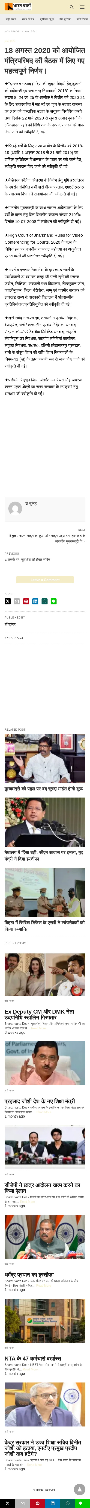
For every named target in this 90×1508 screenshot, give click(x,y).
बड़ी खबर (9, 1001)
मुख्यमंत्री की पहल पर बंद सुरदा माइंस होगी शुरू (44, 788)
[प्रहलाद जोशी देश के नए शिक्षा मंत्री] (45, 1063)
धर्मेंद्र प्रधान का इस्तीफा (29, 1275)
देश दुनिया (65, 19)
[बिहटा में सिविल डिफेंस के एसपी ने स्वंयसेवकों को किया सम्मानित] (45, 892)
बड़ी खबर (11, 19)
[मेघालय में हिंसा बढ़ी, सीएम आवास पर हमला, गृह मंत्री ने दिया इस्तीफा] (45, 822)
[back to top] (79, 1489)
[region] (45, 436)
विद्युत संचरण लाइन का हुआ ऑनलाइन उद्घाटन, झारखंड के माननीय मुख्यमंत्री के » (47, 538)
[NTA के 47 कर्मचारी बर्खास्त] (45, 1321)
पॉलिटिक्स (82, 19)
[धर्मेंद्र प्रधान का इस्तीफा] (45, 1237)
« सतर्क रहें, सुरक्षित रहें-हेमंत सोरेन (27, 560)
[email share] (17, 601)
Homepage (12, 31)
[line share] (54, 601)
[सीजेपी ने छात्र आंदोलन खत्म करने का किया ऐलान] (45, 1147)
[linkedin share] (35, 601)
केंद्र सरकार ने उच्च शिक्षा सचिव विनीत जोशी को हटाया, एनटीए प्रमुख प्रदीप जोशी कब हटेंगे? (43, 1448)
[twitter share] (8, 601)
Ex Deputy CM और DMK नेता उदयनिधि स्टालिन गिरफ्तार (39, 1014)
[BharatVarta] (18, 6)
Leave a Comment (45, 580)
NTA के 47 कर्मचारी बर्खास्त (33, 1358)
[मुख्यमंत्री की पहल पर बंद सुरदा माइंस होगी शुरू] (45, 758)
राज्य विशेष (28, 19)
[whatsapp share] (45, 601)
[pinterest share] (26, 601)
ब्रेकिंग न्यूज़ (47, 19)
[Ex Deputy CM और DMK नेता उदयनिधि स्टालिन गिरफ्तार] (45, 974)
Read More (38, 1028)
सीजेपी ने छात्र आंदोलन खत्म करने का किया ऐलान (42, 1188)
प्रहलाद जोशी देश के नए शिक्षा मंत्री (40, 1101)
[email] (22, 1503)
